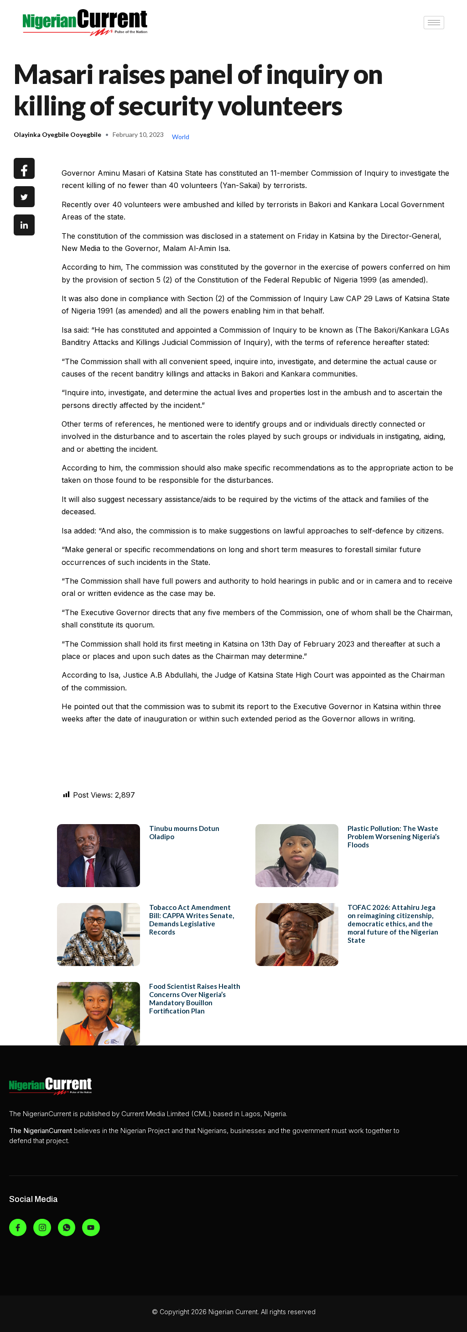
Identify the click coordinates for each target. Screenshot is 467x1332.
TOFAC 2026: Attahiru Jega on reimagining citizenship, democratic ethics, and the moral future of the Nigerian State (393, 923)
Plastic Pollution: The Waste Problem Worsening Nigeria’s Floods (394, 836)
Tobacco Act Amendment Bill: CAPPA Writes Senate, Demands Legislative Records (191, 919)
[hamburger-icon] (434, 22)
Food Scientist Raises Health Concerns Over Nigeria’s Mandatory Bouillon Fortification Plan (194, 998)
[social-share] (24, 168)
